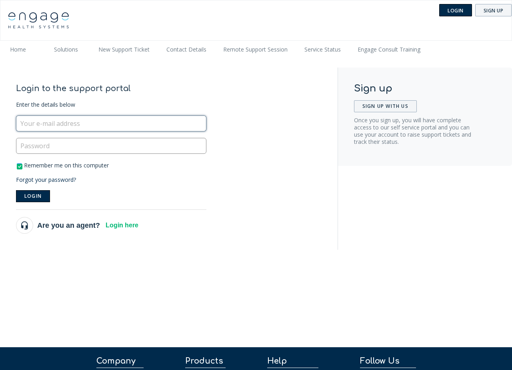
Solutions (66, 49)
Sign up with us (385, 106)
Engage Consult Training (389, 49)
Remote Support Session (255, 49)
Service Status (322, 49)
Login (33, 196)
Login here (122, 225)
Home (18, 49)
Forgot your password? (46, 179)
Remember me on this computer (66, 165)
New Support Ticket (124, 49)
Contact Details (186, 49)
